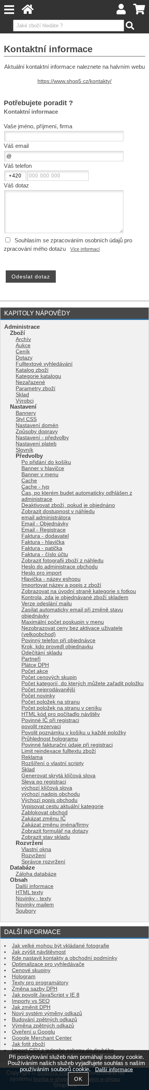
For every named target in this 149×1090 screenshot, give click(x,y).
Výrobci (25, 401)
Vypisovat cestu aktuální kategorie (62, 806)
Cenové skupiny (31, 970)
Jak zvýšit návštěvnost (39, 952)
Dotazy (24, 358)
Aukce (23, 345)
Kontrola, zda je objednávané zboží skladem (74, 597)
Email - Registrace (43, 530)
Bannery (26, 413)
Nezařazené (30, 382)
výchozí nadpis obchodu (50, 794)
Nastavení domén (37, 425)
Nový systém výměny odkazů (47, 1013)
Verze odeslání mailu (46, 603)
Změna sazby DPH (34, 989)
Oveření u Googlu (33, 1032)
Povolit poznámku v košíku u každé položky (73, 733)
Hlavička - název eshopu (51, 579)
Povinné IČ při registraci (50, 720)
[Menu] (9, 10)
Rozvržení (33, 855)
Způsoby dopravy (37, 431)
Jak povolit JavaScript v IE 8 (45, 995)
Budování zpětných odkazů (44, 1019)
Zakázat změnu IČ (43, 819)
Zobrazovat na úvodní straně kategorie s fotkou (78, 591)
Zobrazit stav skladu (45, 837)
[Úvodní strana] (27, 11)
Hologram (24, 976)
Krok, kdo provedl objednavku (57, 646)
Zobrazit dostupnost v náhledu (58, 511)
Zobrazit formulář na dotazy (54, 831)
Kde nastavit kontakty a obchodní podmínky (64, 958)
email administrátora (46, 517)
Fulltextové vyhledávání (44, 364)
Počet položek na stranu (50, 702)
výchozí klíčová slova (46, 788)
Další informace (34, 886)
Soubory (26, 911)
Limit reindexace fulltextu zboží (58, 751)
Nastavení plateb (36, 444)
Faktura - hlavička (43, 542)
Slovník (24, 450)
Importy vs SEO (31, 1001)
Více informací (85, 249)
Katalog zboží (32, 370)
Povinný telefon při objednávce (58, 640)
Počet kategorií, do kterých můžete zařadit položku (82, 683)
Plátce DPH (35, 665)
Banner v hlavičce (42, 468)
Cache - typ (35, 487)
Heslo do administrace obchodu (59, 567)
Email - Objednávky (44, 524)
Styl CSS (26, 419)
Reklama (32, 757)
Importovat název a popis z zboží (61, 585)
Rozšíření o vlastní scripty (52, 763)
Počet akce (34, 671)
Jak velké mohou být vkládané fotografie (60, 946)
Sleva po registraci (43, 782)
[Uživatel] (121, 11)
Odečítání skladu (41, 653)
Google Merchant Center (42, 1038)
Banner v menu (39, 474)
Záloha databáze (36, 874)
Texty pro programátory (40, 983)
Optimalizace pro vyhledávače (48, 964)
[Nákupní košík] (139, 11)
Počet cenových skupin (49, 677)
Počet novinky (38, 696)
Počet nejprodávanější (48, 689)
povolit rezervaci (41, 726)
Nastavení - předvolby (42, 438)
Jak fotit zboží (28, 1044)
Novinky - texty (33, 898)
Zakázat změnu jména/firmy (55, 825)
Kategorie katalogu (38, 376)
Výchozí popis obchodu (49, 800)
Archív (23, 339)
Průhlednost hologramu (49, 739)
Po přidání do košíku (46, 462)
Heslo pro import (41, 573)
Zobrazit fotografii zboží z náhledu (62, 560)
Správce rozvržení (43, 862)
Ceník (23, 351)
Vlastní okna (36, 849)
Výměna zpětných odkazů (43, 1026)
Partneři (30, 659)
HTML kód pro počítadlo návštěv (60, 714)
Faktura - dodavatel (45, 536)
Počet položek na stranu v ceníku (61, 708)
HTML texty (29, 892)
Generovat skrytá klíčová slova (58, 776)
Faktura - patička (41, 548)
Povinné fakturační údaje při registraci (67, 745)
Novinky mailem (35, 905)
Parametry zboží (35, 388)
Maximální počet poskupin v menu (62, 622)
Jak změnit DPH (31, 1007)
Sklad (22, 395)
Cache (29, 481)
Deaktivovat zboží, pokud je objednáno (68, 505)
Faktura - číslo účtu (44, 554)
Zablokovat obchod (44, 812)
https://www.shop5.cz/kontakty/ (74, 81)
